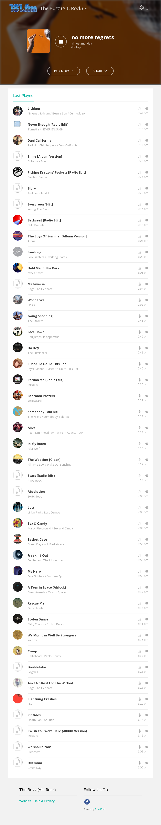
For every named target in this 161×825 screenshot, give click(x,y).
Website (25, 801)
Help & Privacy (44, 801)
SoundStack (100, 809)
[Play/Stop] (61, 41)
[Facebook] (87, 802)
